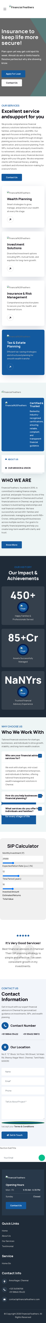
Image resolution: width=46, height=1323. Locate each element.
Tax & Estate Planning (16, 344)
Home (5, 1230)
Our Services (8, 1241)
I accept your (18, 1126)
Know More (11, 544)
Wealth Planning (19, 199)
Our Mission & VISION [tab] (19, 468)
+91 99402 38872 (31, 1034)
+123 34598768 (16, 1288)
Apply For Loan (13, 73)
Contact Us (12, 82)
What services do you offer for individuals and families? (22, 810)
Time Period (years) (12, 878)
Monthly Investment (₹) (13, 853)
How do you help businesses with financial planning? (24, 797)
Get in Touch (15, 1135)
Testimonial (7, 1246)
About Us (6, 1235)
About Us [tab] (13, 459)
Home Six (6, 1263)
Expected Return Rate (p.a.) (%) (18, 866)
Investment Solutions (15, 246)
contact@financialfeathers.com (24, 1299)
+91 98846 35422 (10, 1034)
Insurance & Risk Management (19, 295)
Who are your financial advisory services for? (23, 757)
